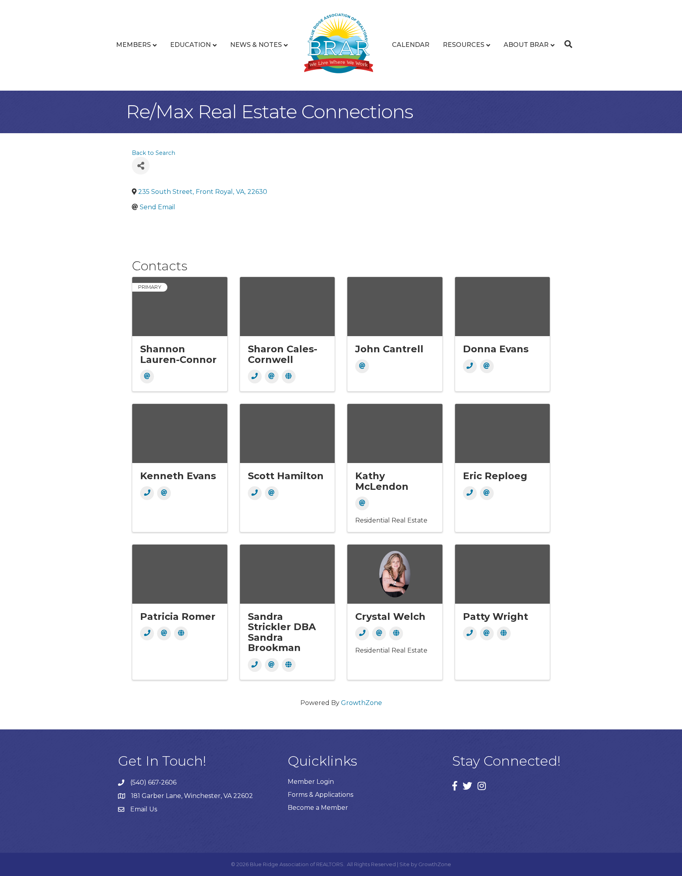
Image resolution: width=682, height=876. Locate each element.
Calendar (410, 44)
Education (190, 44)
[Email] (147, 376)
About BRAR (526, 44)
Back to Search (153, 152)
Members (133, 44)
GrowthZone (361, 703)
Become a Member (318, 807)
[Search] (566, 44)
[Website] (289, 376)
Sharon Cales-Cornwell (282, 354)
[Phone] (255, 376)
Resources (463, 44)
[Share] (141, 166)
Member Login (311, 781)
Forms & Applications (320, 794)
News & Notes (256, 44)
